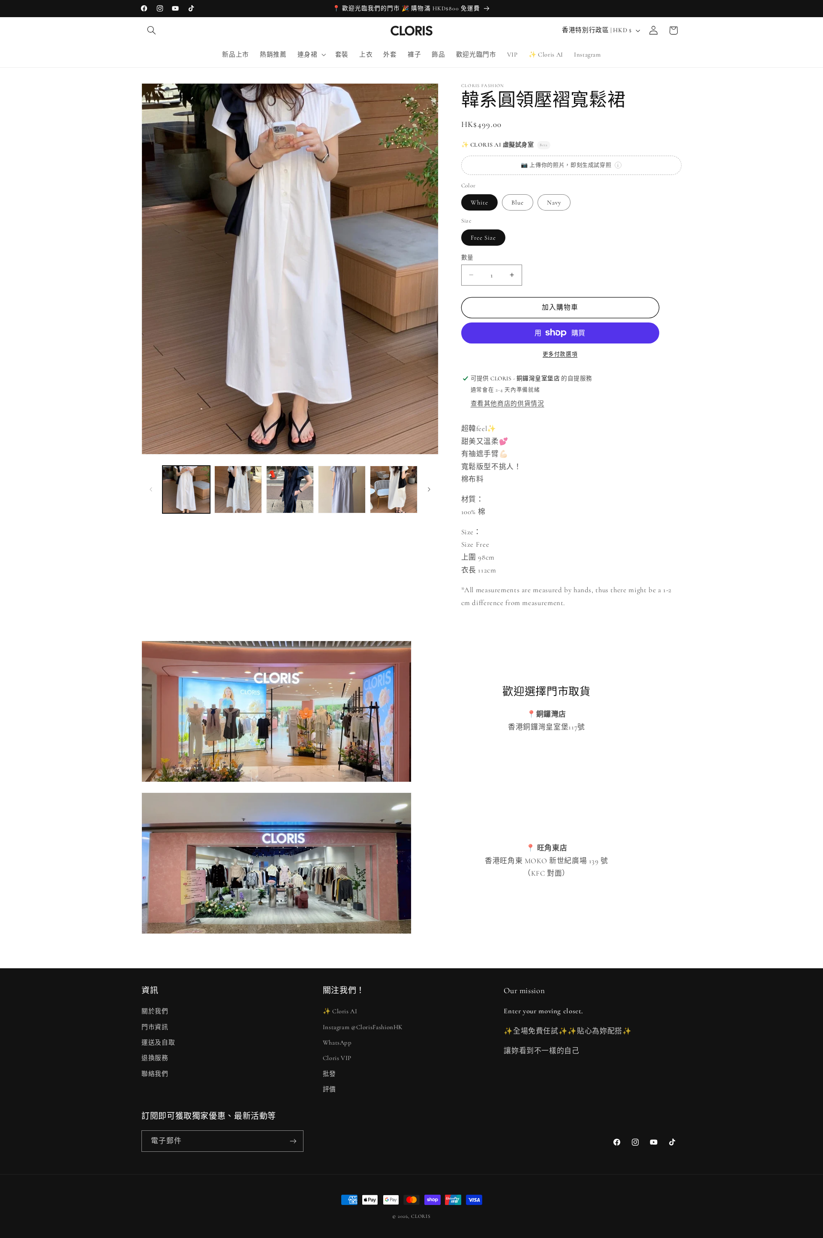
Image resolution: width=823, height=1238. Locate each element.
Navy (554, 202)
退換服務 (154, 1058)
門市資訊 (154, 1027)
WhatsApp (337, 1042)
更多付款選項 (560, 354)
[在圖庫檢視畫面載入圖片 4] (238, 489)
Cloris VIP (337, 1058)
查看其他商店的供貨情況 (507, 403)
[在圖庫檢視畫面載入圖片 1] (186, 489)
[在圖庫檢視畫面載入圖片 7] (394, 489)
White (479, 202)
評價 (329, 1089)
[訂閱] (293, 1140)
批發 (329, 1074)
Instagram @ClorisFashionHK (363, 1027)
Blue (517, 202)
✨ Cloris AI (340, 1011)
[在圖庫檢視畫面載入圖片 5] (290, 489)
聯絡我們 (154, 1074)
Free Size (483, 237)
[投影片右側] (429, 489)
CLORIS (420, 1216)
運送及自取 (158, 1042)
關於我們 (154, 1011)
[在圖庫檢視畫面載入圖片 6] (342, 489)
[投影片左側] (150, 489)
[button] (151, 30)
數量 (467, 257)
